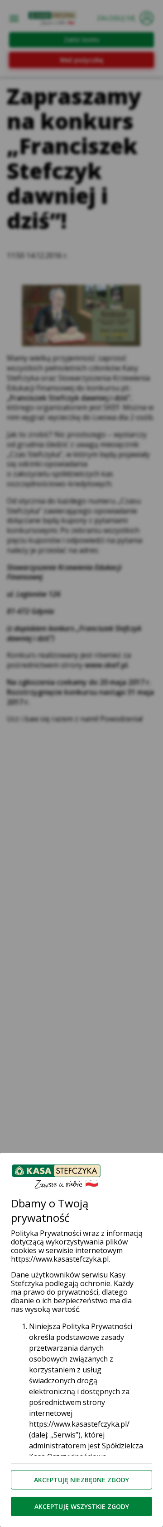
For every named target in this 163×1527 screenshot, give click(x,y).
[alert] (81, 763)
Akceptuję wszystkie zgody (81, 1506)
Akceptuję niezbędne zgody (81, 1479)
